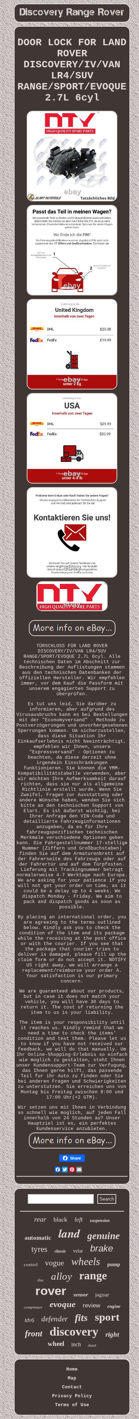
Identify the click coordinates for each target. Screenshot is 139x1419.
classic (60, 1251)
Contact (72, 1387)
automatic (38, 1237)
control (31, 1264)
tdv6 (29, 1320)
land (69, 1233)
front (33, 1333)
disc (40, 1280)
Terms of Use (72, 1405)
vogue (54, 1262)
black (60, 1219)
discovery (74, 1331)
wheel (56, 1343)
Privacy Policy (72, 1396)
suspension (100, 1220)
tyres (39, 1249)
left (78, 1219)
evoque (63, 1304)
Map (72, 1378)
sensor (80, 1294)
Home (72, 1369)
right (112, 1334)
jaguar (102, 1294)
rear (40, 1219)
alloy (61, 1276)
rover (50, 1290)
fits (81, 1317)
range (93, 1275)
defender (54, 1319)
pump (113, 1264)
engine (113, 1306)
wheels (85, 1261)
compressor (33, 1307)
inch (76, 1344)
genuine (103, 1235)
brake (101, 1248)
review (91, 1305)
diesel (92, 1345)
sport (107, 1317)
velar (78, 1251)
